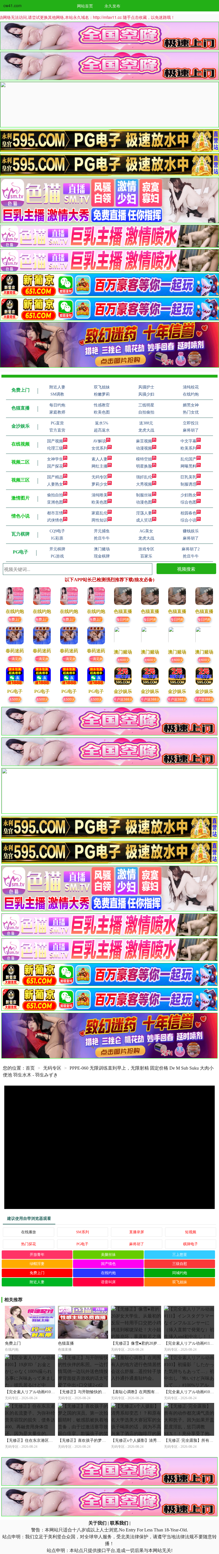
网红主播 (100, 466)
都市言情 (55, 513)
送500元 (15, 699)
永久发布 (112, 6)
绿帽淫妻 (37, 1264)
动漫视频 (144, 448)
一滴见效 (15, 658)
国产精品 (55, 477)
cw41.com (12, 5)
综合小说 (188, 520)
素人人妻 (100, 459)
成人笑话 (144, 520)
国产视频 (55, 441)
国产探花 (55, 466)
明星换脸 (144, 466)
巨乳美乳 (188, 477)
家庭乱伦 (100, 513)
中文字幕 (188, 441)
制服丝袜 (144, 495)
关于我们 (97, 1523)
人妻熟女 (55, 484)
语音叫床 (108, 1282)
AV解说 (99, 441)
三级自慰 (179, 1264)
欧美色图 (100, 502)
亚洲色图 (55, 502)
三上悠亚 (179, 1254)
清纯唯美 (100, 495)
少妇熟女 (188, 495)
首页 (30, 1068)
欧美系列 (188, 448)
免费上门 (15, 619)
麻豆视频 (144, 441)
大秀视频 (144, 484)
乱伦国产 (188, 459)
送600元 (123, 659)
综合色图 (188, 502)
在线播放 (28, 1232)
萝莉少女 (100, 484)
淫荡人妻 (144, 513)
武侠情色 (55, 520)
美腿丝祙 (108, 1254)
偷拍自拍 (55, 495)
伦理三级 (55, 448)
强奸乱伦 (144, 477)
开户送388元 (123, 699)
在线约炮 (108, 1273)
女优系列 (100, 448)
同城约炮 (179, 1273)
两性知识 (100, 520)
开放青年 (37, 1254)
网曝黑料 (188, 466)
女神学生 (55, 459)
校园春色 (188, 513)
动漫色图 (144, 502)
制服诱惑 (188, 484)
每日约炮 (123, 619)
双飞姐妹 (179, 1282)
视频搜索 (186, 569)
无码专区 (100, 477)
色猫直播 (66, 1343)
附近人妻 (37, 1282)
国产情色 (108, 1264)
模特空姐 (144, 459)
